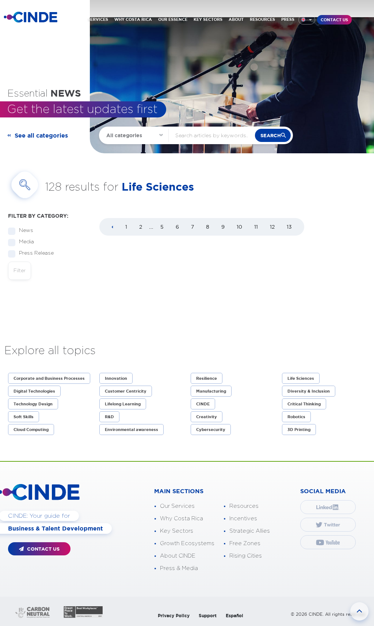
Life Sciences (300, 378)
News (26, 230)
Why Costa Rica (181, 518)
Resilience (206, 378)
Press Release (36, 253)
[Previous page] (112, 227)
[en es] (306, 20)
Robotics (296, 417)
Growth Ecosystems (187, 543)
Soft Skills (24, 417)
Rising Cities (245, 556)
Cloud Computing (31, 429)
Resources (244, 506)
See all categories (41, 135)
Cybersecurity (210, 429)
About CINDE (177, 556)
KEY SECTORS (208, 19)
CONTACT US (334, 20)
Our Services (177, 506)
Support (208, 615)
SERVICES (98, 19)
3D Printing (298, 429)
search (270, 135)
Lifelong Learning (123, 404)
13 (289, 227)
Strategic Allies (249, 531)
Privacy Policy (174, 615)
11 (256, 227)
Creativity (206, 417)
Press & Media (179, 568)
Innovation (116, 378)
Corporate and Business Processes (49, 378)
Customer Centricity (125, 391)
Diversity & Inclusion (308, 391)
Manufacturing (211, 391)
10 (239, 227)
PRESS (287, 19)
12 (272, 227)
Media (26, 241)
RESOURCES (262, 19)
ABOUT (236, 19)
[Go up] (359, 611)
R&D (109, 417)
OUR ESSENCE (172, 19)
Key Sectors (176, 531)
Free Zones (244, 543)
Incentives (243, 518)
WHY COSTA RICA (133, 19)
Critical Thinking (304, 404)
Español (234, 615)
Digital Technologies (34, 391)
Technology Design (33, 404)
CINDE (203, 404)
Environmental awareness (131, 429)
